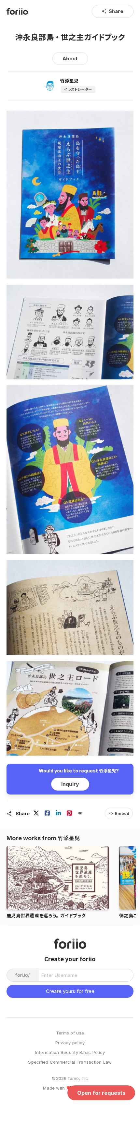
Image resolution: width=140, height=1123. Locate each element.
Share (112, 11)
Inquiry (70, 784)
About (70, 58)
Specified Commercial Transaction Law (70, 1062)
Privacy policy (70, 1042)
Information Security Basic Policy (70, 1052)
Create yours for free (70, 991)
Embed (118, 813)
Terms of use (70, 1033)
